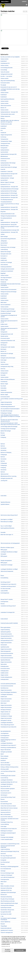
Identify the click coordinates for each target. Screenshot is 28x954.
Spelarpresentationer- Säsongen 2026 (9, 195)
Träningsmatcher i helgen (6, 141)
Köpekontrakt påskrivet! (6, 928)
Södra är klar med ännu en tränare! (8, 805)
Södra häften (3, 495)
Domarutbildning (4, 577)
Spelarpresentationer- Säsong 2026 (8, 224)
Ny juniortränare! (4, 801)
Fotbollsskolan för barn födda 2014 (9, 828)
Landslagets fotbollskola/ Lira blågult (9, 569)
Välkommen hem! (4, 474)
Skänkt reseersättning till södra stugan (9, 903)
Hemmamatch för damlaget (7, 353)
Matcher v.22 (3, 351)
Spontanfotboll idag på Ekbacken (8, 238)
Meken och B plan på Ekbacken (8, 379)
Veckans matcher (8, 11)
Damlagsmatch (4, 342)
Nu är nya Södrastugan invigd (7, 873)
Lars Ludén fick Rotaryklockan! (7, 877)
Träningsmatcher (4, 139)
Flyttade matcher (4, 336)
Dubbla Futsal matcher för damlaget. (9, 167)
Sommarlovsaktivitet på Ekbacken (8, 683)
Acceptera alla (19, 950)
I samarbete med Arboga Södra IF (8, 586)
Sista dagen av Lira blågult (6, 519)
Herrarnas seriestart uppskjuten (8, 788)
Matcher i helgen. (4, 279)
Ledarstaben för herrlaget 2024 (7, 612)
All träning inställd (5, 769)
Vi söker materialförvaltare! (7, 839)
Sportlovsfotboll (4, 152)
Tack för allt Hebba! (5, 762)
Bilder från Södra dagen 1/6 (7, 534)
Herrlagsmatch (4, 331)
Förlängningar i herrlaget (6, 413)
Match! (2, 754)
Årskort (2, 575)
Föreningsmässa (4, 601)
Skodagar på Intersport (6, 709)
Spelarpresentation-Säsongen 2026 (8, 154)
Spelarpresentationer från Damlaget (9, 191)
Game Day (3, 362)
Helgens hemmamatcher (6, 638)
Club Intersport (4, 795)
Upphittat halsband (5, 504)
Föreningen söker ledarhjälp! (7, 837)
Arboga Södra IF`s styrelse (7, 599)
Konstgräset (3, 860)
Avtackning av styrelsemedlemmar (8, 747)
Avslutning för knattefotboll (7, 271)
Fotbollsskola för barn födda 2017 (8, 745)
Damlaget (3, 435)
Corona (2, 773)
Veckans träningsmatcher (6, 392)
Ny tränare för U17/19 (5, 184)
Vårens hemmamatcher (6, 105)
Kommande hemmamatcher (7, 653)
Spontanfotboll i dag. (5, 165)
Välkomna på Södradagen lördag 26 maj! (10, 851)
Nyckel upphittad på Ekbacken (7, 99)
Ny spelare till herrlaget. (6, 313)
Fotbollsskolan (4, 381)
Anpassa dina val (6, 946)
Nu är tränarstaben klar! (6, 868)
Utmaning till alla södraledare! (7, 905)
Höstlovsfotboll (4, 618)
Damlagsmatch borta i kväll (7, 334)
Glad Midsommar (4, 688)
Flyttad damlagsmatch (6, 651)
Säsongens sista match (6, 253)
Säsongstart (3, 554)
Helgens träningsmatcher (6, 134)
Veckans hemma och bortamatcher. (8, 289)
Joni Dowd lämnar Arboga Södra (8, 771)
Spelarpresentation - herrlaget (7, 178)
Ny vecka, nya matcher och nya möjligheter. (10, 56)
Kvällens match (4, 324)
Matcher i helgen (4, 383)
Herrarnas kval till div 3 (6, 812)
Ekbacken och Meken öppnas (7, 547)
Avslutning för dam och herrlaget (8, 247)
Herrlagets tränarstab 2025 (7, 478)
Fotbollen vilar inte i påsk (6, 124)
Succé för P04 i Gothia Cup (7, 816)
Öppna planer (4, 664)
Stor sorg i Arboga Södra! (6, 855)
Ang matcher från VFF (5, 786)
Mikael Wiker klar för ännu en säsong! (9, 808)
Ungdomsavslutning (5, 629)
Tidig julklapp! (4, 926)
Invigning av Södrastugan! (6, 875)
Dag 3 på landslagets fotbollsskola (8, 692)
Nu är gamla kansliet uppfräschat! (8, 857)
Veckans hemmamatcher (6, 634)
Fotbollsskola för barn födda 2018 (8, 726)
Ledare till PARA (4, 590)
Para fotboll (3, 386)
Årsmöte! (3, 835)
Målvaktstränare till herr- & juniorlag (8, 476)
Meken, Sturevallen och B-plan (7, 886)
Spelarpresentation (5, 149)
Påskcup (3, 118)
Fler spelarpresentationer (6, 218)
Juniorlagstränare (4, 733)
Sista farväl (3, 853)
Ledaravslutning (4, 249)
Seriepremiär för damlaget (6, 564)
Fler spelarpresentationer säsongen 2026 (10, 230)
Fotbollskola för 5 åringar (6, 716)
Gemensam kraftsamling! (6, 888)
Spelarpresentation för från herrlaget (9, 193)
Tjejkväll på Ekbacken (5, 502)
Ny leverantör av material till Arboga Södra (10, 843)
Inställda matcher (4, 672)
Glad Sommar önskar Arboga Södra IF (9, 515)
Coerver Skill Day (4, 777)
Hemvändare (3, 448)
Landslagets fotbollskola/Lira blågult (9, 551)
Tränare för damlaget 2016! (7, 932)
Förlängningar (4, 454)
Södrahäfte (3, 128)
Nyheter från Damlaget (6, 251)
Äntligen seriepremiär (5, 116)
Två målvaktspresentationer (7, 199)
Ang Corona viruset (5, 790)
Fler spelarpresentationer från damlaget (9, 188)
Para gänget (3, 85)
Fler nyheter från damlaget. (7, 410)
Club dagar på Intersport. (6, 277)
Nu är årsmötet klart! (5, 862)
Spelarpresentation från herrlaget (8, 162)
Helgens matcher (4, 675)
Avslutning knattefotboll (6, 266)
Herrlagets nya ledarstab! (6, 751)
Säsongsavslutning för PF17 (7, 640)
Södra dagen (3, 360)
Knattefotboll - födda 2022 (7, 171)
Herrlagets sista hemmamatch (7, 269)
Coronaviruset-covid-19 (6, 792)
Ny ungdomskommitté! (6, 911)
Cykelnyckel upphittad (5, 631)
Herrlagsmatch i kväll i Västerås (8, 347)
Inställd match (4, 260)
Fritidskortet (3, 132)
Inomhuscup (3, 137)
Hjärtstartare (3, 355)
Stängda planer (4, 758)
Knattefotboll (4, 61)
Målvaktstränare (4, 156)
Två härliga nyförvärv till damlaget (8, 428)
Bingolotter (3, 211)
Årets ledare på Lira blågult (7, 521)
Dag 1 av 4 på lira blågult (6, 526)
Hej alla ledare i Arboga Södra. (7, 909)
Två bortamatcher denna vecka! (8, 114)
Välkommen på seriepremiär (7, 571)
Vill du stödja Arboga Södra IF (7, 724)
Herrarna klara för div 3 (6, 810)
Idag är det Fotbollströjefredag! (8, 80)
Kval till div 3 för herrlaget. (6, 262)
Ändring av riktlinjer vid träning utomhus (9, 767)
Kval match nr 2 (4, 256)
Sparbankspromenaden (6, 907)
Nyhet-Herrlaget (4, 236)
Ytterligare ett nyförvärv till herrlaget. (9, 291)
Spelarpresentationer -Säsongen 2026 (9, 197)
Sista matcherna (4, 264)
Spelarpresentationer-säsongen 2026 (9, 173)
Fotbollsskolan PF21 (5, 63)
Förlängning (3, 437)
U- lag (2, 916)
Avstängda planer (5, 666)
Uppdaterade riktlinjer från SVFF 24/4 (9, 782)
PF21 (2, 130)
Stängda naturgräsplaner (6, 560)
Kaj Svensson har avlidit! (6, 914)
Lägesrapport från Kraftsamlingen (8, 892)
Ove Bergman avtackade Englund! (8, 833)
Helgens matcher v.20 (5, 711)
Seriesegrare (3, 258)
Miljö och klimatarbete (6, 814)
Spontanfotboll (4, 180)
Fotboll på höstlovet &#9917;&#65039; (9, 623)
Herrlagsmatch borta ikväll (6, 74)
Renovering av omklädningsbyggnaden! (9, 866)
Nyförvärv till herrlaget (5, 764)
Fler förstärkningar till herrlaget (7, 309)
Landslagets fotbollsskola (7, 694)
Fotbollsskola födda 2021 (6, 175)
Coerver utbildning (5, 824)
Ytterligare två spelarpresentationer (8, 215)
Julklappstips (4, 240)
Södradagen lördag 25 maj (7, 822)
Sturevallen (3, 375)
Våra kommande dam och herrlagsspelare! (10, 543)
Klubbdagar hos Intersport (6, 830)
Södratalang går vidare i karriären (8, 775)
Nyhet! (2, 220)
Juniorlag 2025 (4, 480)
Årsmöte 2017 (4, 894)
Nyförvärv (3, 443)
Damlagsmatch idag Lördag (7, 366)
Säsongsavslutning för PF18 (7, 636)
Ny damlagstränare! (5, 735)
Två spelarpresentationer (6, 201)
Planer (2, 883)
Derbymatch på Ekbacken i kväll (8, 340)
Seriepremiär (3, 390)
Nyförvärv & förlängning (6, 452)
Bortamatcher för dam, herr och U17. (9, 87)
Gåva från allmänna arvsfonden (8, 901)
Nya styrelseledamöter (6, 731)
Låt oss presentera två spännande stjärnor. (10, 408)
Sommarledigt (4, 69)
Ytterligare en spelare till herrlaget (8, 311)
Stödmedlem (3, 388)
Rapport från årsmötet (6, 749)
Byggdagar (3, 273)
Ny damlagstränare (5, 593)
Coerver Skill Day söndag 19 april (8, 797)
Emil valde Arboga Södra (6, 803)
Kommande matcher (5, 82)
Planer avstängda (4, 756)
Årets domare (4, 245)
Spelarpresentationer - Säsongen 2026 (9, 112)
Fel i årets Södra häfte (5, 588)
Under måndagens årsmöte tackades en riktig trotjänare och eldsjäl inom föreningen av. (10, 416)
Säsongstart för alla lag (6, 720)
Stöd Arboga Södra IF (5, 582)
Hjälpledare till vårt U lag (6, 890)
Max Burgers (3, 349)
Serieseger (3, 870)
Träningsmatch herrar (5, 143)
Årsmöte (3, 433)
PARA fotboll (3, 302)
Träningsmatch (4, 147)
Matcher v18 (3, 107)
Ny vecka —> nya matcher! (6, 76)
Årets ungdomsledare (5, 627)
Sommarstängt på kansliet (6, 67)
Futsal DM (3, 169)
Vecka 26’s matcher (5, 72)
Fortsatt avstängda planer (6, 677)
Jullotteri (3, 234)
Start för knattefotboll (5, 304)
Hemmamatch (4, 644)
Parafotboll (3, 760)
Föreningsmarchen (5, 879)
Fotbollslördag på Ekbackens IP (8, 406)
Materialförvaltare (4, 145)
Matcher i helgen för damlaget (7, 182)
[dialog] (14, 944)
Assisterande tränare (5, 158)
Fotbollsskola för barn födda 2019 (8, 584)
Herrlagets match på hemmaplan (8, 357)
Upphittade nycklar (5, 647)
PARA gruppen (4, 549)
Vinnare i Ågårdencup (5, 921)
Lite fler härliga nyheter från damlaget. (9, 426)
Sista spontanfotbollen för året (7, 213)
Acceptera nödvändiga (7, 950)
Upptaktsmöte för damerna (7, 930)
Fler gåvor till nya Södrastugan (7, 899)
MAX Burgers (4, 344)
